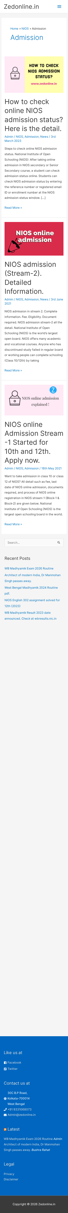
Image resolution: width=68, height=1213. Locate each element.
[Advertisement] (34, 779)
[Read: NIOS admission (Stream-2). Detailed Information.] (34, 238)
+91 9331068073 (20, 1109)
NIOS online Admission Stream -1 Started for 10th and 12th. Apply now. (34, 442)
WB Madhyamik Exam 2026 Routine (29, 568)
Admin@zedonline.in (22, 1115)
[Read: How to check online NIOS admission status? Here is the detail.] (34, 74)
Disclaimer (11, 1179)
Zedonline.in (21, 6)
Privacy (9, 1174)
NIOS (19, 136)
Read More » (13, 208)
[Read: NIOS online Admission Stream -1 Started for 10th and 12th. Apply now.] (34, 400)
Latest (14, 1129)
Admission (32, 136)
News (44, 136)
